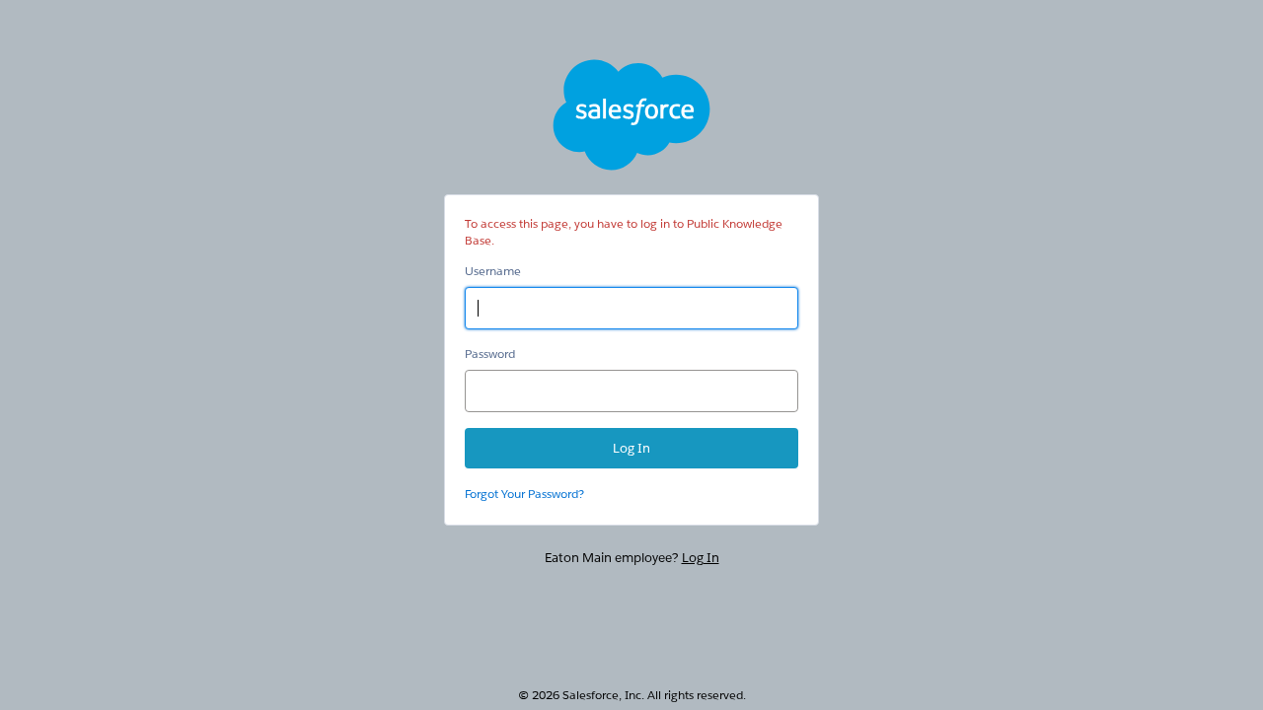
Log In (700, 557)
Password (490, 353)
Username (493, 270)
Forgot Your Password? (524, 493)
